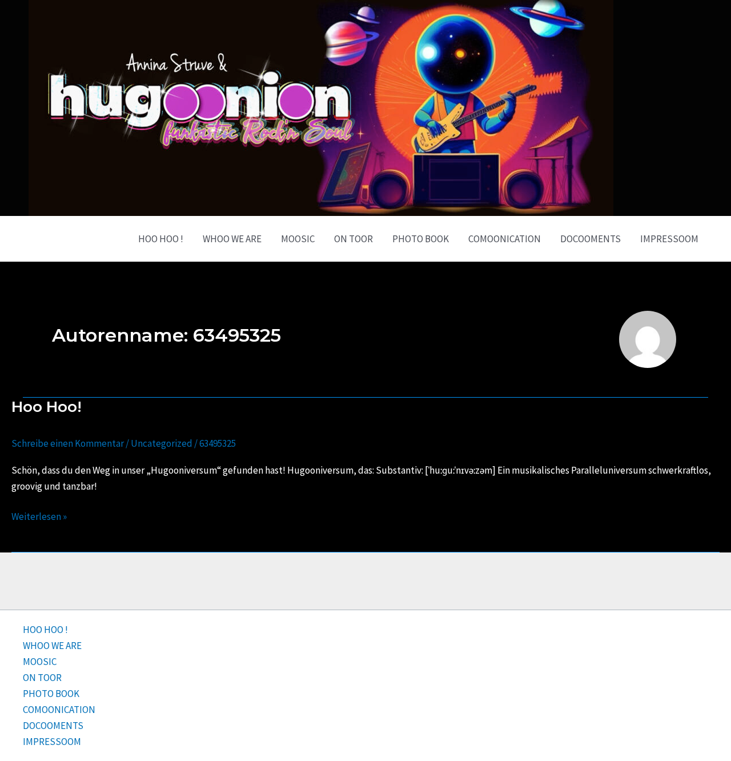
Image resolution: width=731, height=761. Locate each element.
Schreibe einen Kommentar (67, 443)
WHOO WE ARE (232, 239)
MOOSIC (298, 239)
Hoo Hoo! (46, 407)
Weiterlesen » (39, 515)
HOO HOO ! (160, 239)
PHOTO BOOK (420, 239)
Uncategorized (161, 443)
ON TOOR (353, 239)
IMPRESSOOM (669, 239)
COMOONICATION (504, 239)
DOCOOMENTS (590, 239)
